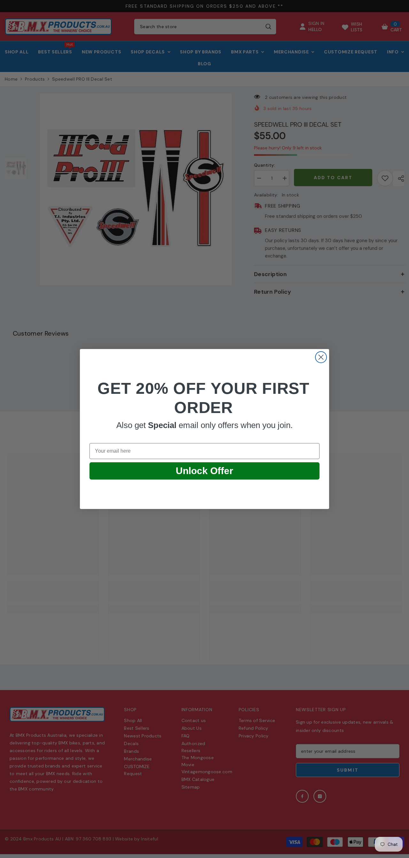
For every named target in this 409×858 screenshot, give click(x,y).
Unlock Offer (204, 470)
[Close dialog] (321, 357)
